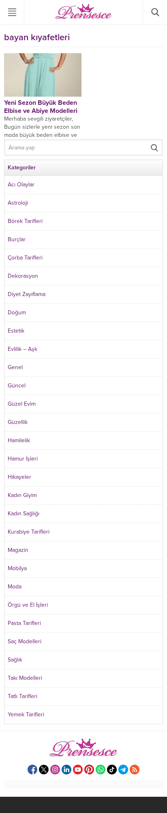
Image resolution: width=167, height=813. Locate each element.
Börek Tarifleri (25, 221)
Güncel (17, 385)
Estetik (16, 330)
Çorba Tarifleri (25, 257)
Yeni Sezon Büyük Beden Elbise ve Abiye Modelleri (40, 107)
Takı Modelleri (25, 678)
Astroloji (18, 202)
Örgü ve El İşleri (28, 604)
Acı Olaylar (21, 184)
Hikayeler (19, 477)
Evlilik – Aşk (22, 349)
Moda (14, 586)
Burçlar (17, 239)
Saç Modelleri (24, 641)
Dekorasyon (23, 275)
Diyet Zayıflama (26, 294)
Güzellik (18, 422)
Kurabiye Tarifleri (28, 531)
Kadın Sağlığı (23, 513)
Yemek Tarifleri (26, 714)
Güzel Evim (22, 403)
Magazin (18, 550)
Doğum (17, 312)
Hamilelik (19, 440)
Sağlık (15, 659)
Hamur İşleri (23, 458)
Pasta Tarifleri (24, 623)
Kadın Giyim (22, 495)
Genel (15, 367)
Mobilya (17, 568)
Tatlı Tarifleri (22, 696)
